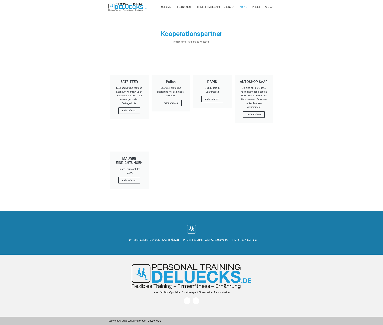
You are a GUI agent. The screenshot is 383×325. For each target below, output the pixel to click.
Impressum (140, 320)
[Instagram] (196, 300)
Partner (243, 7)
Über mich (167, 7)
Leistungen (184, 7)
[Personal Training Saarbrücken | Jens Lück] (127, 7)
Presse (256, 7)
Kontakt (270, 7)
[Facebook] (187, 300)
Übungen (229, 7)
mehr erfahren (129, 110)
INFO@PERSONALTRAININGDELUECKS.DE (205, 239)
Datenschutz (154, 320)
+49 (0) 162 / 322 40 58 (244, 239)
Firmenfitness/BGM (208, 7)
